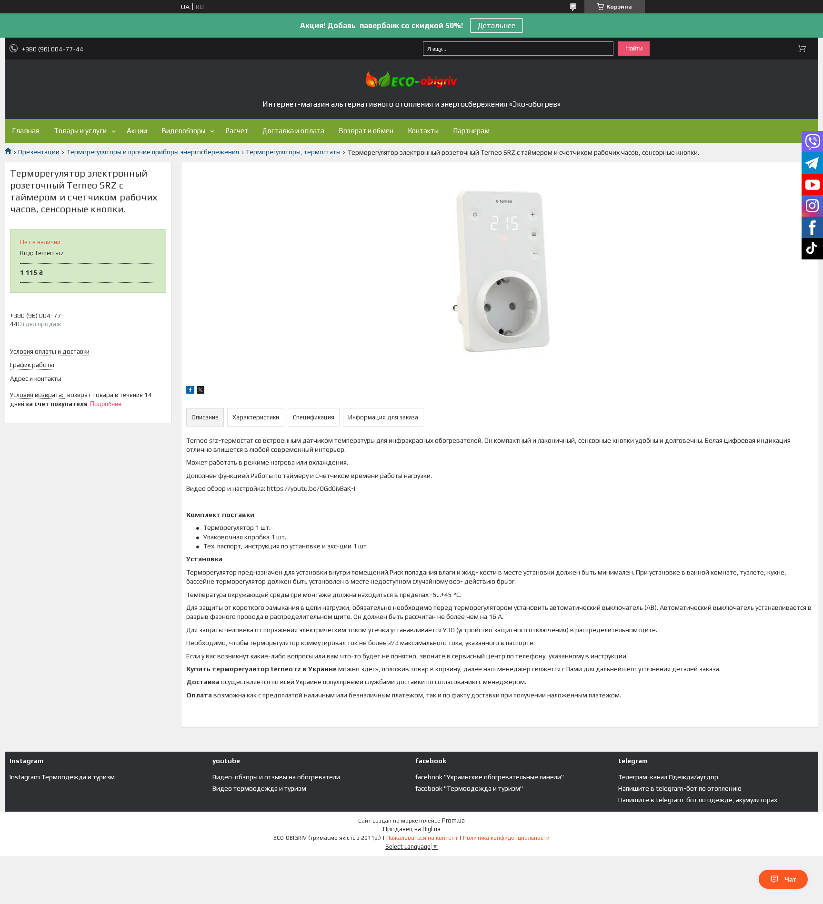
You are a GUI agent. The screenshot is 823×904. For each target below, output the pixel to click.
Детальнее (496, 25)
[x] (200, 391)
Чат (790, 879)
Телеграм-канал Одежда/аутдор (668, 777)
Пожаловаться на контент (422, 837)
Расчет (236, 131)
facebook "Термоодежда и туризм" (469, 788)
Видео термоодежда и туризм (259, 788)
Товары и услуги (80, 131)
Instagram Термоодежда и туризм (62, 777)
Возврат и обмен (366, 131)
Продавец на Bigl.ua (412, 829)
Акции (137, 131)
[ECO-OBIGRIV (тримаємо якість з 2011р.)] (411, 79)
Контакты (423, 131)
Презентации (39, 152)
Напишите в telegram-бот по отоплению (680, 788)
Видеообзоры (183, 131)
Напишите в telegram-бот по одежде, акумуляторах (697, 800)
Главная (26, 131)
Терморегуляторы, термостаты (293, 152)
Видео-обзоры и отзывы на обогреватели (276, 777)
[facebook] (190, 391)
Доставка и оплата (293, 131)
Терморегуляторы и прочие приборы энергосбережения (153, 152)
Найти (633, 48)
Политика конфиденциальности (506, 837)
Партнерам (471, 131)
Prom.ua (453, 820)
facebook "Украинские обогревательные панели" (489, 777)
